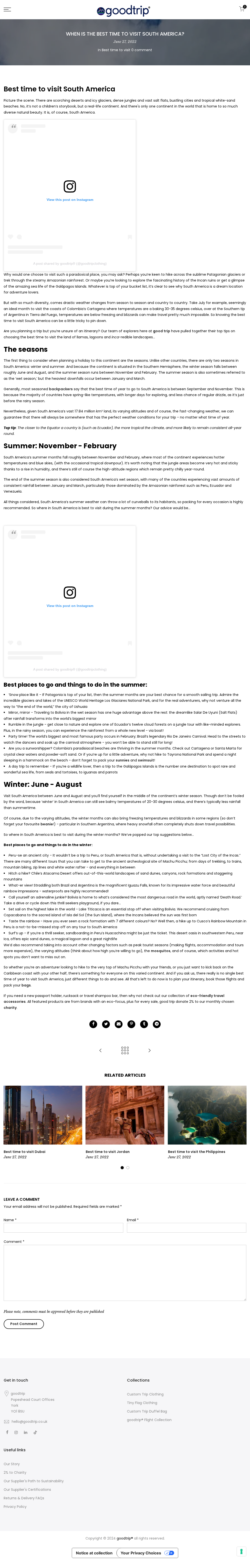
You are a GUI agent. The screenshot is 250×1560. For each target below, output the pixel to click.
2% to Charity (15, 1472)
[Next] (240, 1127)
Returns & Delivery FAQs (24, 1498)
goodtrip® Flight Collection (149, 1419)
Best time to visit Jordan (108, 1151)
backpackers (61, 389)
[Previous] (10, 1127)
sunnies (122, 760)
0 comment (141, 50)
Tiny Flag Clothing (142, 1402)
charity (10, 1007)
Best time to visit (116, 50)
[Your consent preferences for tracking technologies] (241, 1551)
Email (133, 1220)
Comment (14, 1241)
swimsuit (146, 760)
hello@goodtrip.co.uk (29, 1421)
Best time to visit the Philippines (196, 1151)
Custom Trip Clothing (145, 1394)
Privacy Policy (15, 1506)
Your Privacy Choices (141, 1552)
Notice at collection (94, 1552)
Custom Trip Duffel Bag (147, 1411)
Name (10, 1220)
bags (26, 985)
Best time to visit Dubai (24, 1151)
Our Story (12, 1464)
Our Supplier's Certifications (27, 1489)
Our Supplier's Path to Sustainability (34, 1481)
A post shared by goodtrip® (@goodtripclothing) (70, 263)
